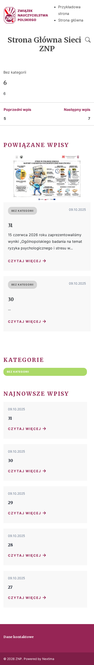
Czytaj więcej (27, 260)
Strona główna (70, 20)
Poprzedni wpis (17, 109)
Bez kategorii (14, 72)
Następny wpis (77, 109)
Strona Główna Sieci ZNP (44, 44)
